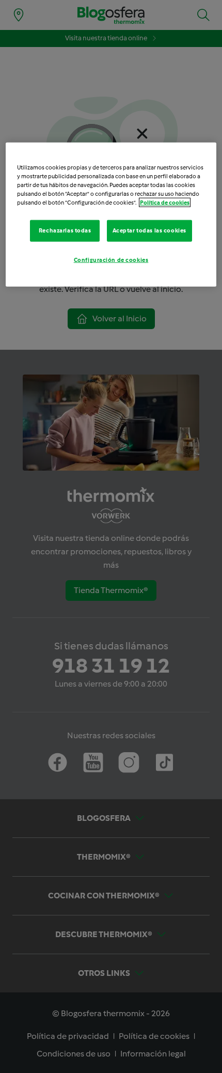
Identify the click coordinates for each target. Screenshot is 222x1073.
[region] (111, 214)
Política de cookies (164, 202)
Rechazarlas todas (65, 230)
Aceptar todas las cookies (149, 230)
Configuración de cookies (111, 259)
